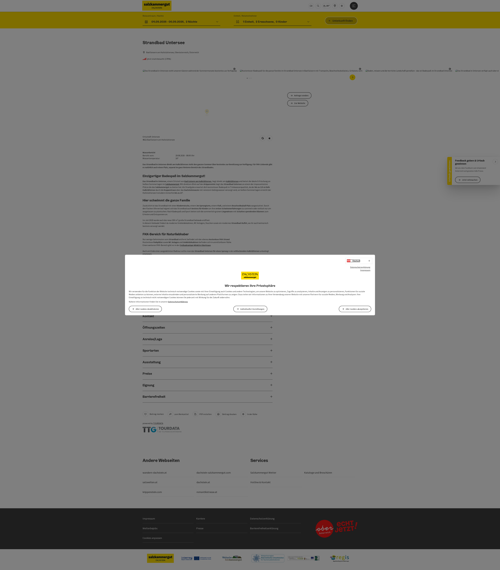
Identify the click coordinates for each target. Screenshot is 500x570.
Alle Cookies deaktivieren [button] (147, 309)
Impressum (365, 270)
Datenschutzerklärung (360, 267)
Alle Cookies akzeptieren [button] (357, 309)
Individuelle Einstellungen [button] (252, 309)
